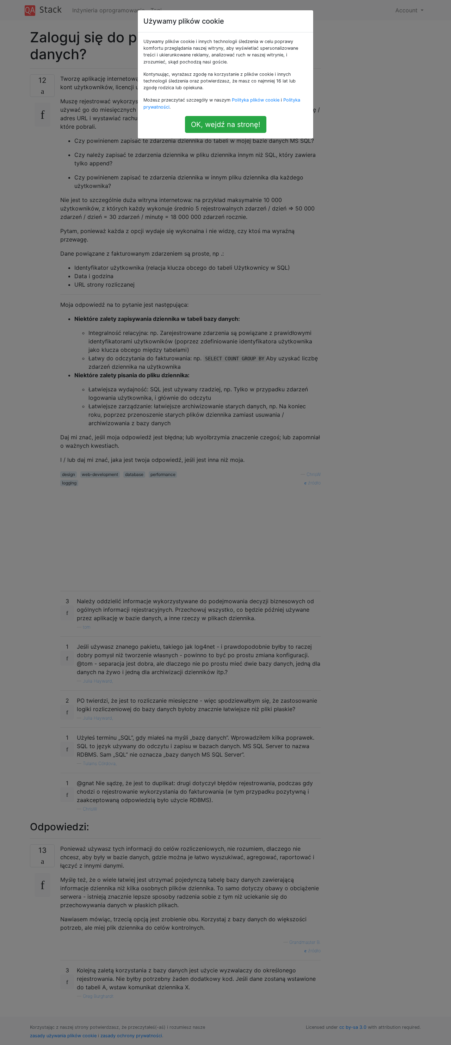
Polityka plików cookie (255, 100)
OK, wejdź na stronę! (225, 124)
